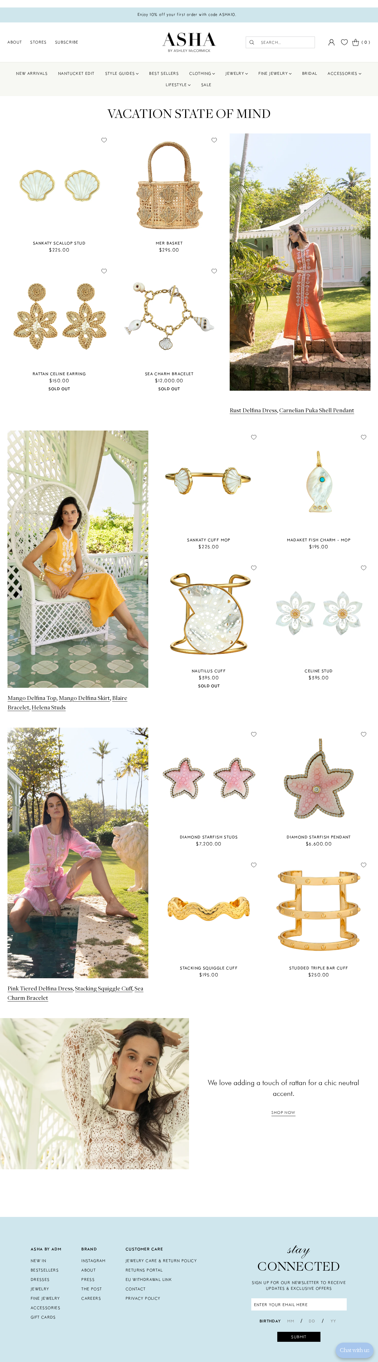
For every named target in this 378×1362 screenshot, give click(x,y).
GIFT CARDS (43, 1317)
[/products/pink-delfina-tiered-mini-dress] (77, 853)
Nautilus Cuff (209, 671)
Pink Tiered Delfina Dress (40, 988)
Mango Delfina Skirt (84, 698)
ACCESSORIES (45, 1308)
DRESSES (40, 1279)
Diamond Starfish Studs (209, 837)
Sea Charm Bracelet (169, 374)
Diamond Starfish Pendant (319, 837)
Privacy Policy (143, 1298)
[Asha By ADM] (189, 42)
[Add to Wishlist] (104, 140)
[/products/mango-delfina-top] (77, 559)
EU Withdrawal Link (149, 1279)
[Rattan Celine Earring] (59, 316)
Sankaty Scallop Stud (59, 243)
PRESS (88, 1279)
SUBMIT (298, 1337)
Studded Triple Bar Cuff (318, 968)
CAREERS (91, 1298)
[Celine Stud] (318, 613)
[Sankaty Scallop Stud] (59, 185)
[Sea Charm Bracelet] (169, 316)
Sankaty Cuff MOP (208, 540)
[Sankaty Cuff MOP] (208, 482)
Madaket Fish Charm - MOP (319, 540)
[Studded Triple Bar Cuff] (318, 910)
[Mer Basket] (169, 185)
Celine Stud (319, 671)
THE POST (91, 1289)
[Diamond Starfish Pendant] (318, 779)
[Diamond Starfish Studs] (208, 779)
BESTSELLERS (45, 1270)
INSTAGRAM (93, 1260)
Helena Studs (49, 707)
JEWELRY (40, 1289)
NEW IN (38, 1260)
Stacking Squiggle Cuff (103, 988)
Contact (136, 1289)
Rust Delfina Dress (253, 410)
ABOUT (88, 1270)
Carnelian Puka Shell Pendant (316, 410)
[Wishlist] (343, 42)
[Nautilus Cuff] (208, 613)
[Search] (252, 42)
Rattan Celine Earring (59, 374)
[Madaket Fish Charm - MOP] (318, 482)
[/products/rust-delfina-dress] (300, 262)
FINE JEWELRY (45, 1298)
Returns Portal (144, 1270)
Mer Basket (169, 243)
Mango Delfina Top (31, 698)
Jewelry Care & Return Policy (161, 1260)
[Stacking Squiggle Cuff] (208, 910)
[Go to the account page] (331, 42)
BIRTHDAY (270, 1321)
